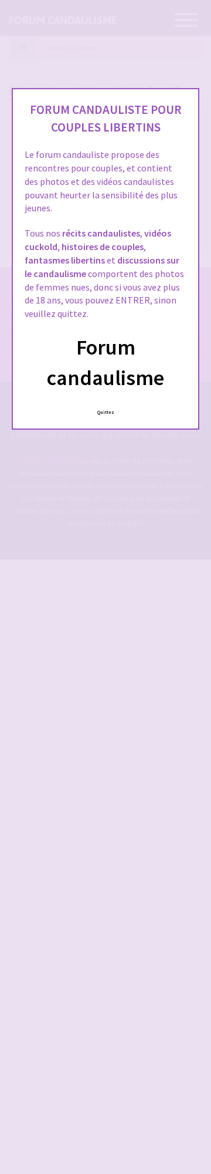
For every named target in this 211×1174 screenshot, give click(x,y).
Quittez (105, 412)
